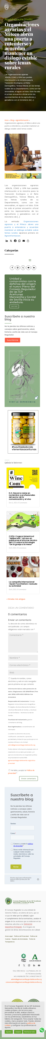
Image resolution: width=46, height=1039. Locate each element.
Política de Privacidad (21, 936)
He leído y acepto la (21, 771)
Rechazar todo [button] (29, 1032)
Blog (12, 120)
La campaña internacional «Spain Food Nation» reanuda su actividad (23, 584)
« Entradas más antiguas (15, 599)
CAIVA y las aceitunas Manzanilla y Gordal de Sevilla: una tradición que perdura (22, 292)
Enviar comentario (28, 778)
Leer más (14, 302)
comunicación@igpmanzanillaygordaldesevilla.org (24, 982)
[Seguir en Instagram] (17, 267)
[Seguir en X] (23, 267)
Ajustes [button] (8, 1032)
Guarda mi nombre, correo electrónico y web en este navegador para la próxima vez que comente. (22, 681)
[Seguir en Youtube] (28, 267)
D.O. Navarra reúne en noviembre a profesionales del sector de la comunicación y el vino (22, 496)
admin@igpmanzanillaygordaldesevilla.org (21, 745)
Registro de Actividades (20, 939)
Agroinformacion (12, 236)
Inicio (7, 120)
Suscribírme (12, 340)
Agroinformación (22, 120)
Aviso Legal (9, 936)
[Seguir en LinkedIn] (34, 267)
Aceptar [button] (18, 1032)
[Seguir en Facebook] (12, 267)
